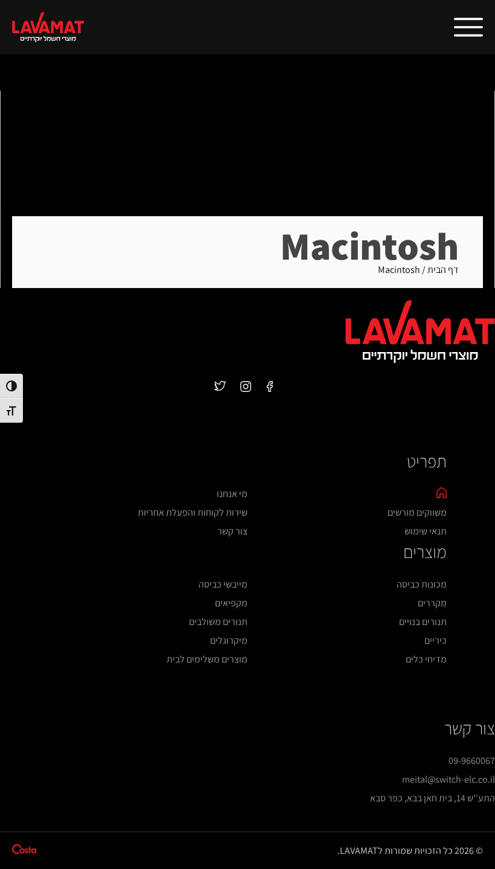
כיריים (435, 640)
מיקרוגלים (229, 640)
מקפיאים (231, 603)
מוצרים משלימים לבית (207, 659)
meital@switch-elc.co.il (448, 779)
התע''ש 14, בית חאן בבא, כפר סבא (432, 798)
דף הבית (443, 269)
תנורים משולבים (218, 621)
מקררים (432, 603)
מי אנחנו (232, 493)
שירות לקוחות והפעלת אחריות (193, 512)
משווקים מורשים (417, 512)
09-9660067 (472, 760)
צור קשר (232, 531)
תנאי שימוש (425, 531)
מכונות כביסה (422, 584)
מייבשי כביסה (223, 584)
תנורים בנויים (423, 621)
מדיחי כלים (426, 659)
